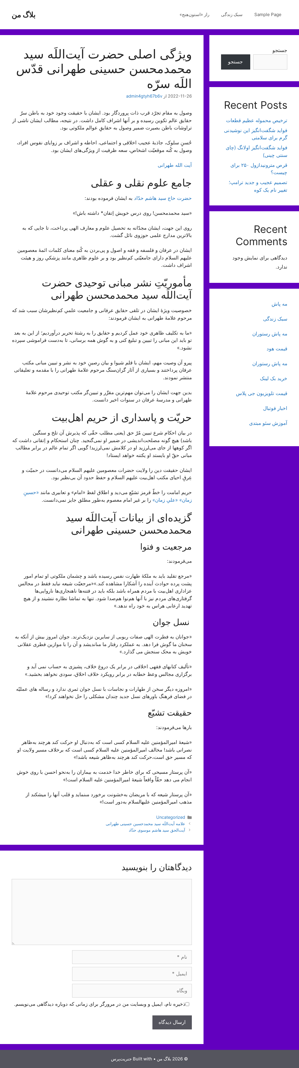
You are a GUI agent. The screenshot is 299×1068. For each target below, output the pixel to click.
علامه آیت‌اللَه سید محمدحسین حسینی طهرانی (145, 823)
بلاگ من (24, 14)
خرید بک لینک (273, 378)
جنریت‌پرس (121, 1059)
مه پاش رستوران (269, 334)
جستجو (279, 50)
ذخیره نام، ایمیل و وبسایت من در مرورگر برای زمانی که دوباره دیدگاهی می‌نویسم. (99, 1004)
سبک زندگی (232, 14)
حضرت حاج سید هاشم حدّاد (163, 198)
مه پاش (279, 304)
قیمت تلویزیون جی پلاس (261, 393)
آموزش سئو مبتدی (268, 423)
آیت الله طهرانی (175, 165)
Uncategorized (170, 817)
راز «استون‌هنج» (194, 14)
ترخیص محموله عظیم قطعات (256, 120)
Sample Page (267, 14)
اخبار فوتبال (275, 408)
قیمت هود (277, 349)
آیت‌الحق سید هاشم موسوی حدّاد (157, 830)
